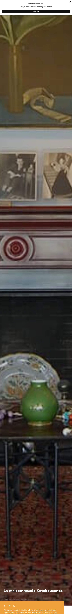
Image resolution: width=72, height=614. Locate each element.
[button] (5, 606)
